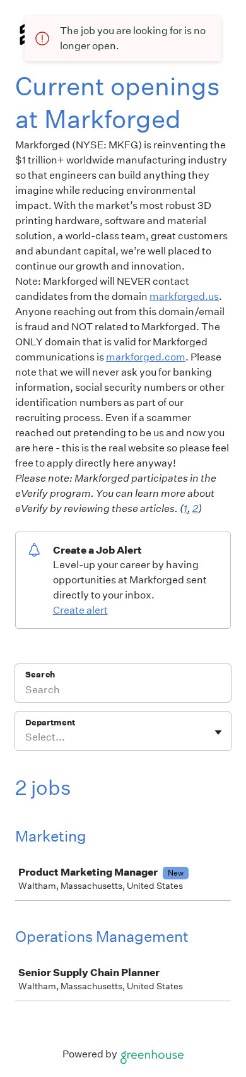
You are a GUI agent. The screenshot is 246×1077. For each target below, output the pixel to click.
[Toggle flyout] (218, 732)
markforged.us (184, 296)
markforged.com (145, 357)
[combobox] (26, 737)
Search (40, 674)
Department (50, 722)
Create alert (80, 610)
